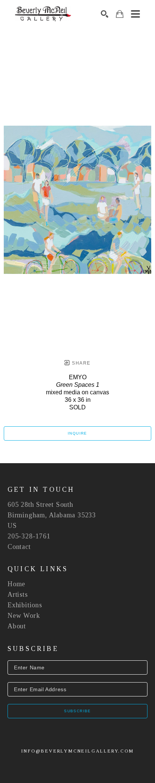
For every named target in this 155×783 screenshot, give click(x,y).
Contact (19, 546)
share (80, 363)
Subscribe (77, 711)
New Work (24, 615)
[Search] (104, 14)
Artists (18, 594)
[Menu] (135, 14)
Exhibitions (25, 605)
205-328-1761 (29, 536)
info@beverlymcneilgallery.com (77, 751)
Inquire (77, 433)
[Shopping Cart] (119, 14)
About (17, 626)
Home (16, 584)
